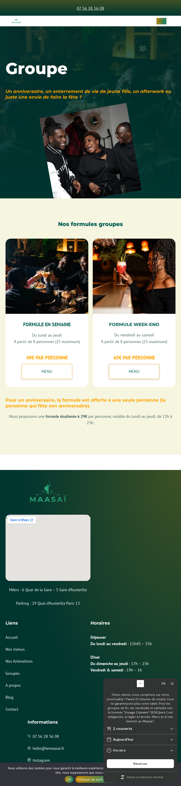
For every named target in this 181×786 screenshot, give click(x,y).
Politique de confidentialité (97, 779)
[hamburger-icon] (161, 21)
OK (69, 779)
